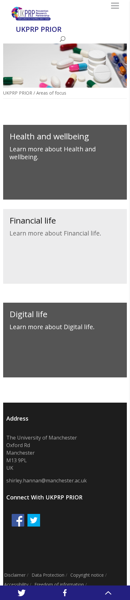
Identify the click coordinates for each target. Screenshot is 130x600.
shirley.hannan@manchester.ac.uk (46, 480)
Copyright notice (87, 575)
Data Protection (48, 575)
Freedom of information (59, 584)
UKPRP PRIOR (17, 93)
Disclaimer (15, 575)
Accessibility (16, 584)
